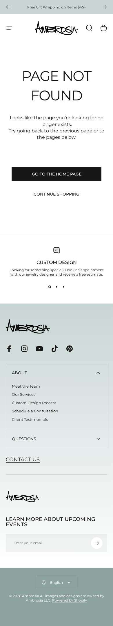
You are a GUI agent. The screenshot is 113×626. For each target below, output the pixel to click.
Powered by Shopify (69, 600)
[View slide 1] (49, 286)
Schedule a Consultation (35, 411)
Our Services (23, 394)
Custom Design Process (34, 402)
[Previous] (8, 7)
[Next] (105, 7)
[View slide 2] (56, 286)
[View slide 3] (63, 286)
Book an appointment (84, 270)
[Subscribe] (97, 543)
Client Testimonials (30, 419)
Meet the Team (26, 386)
